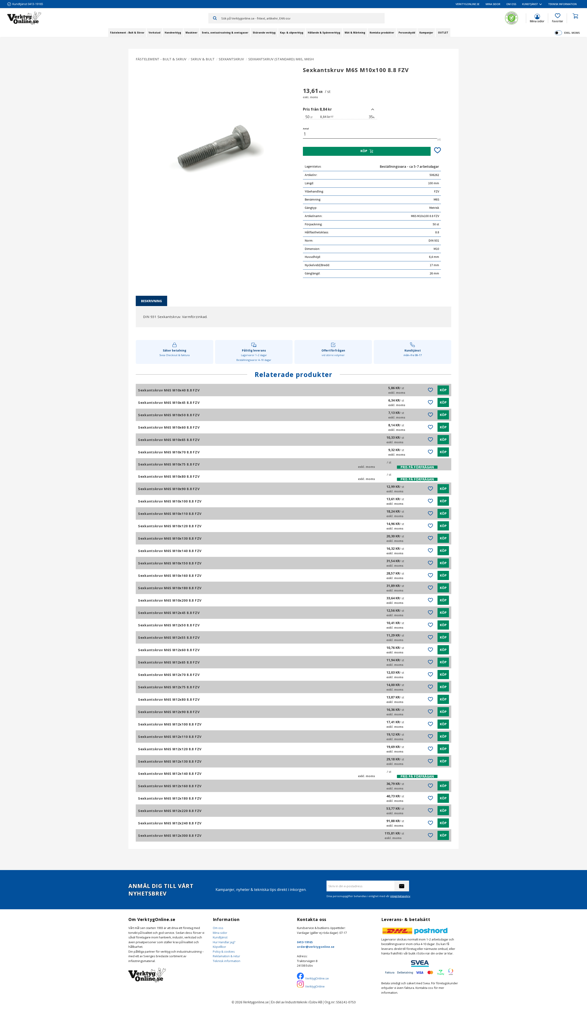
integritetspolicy (400, 896)
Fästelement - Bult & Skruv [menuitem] (127, 32)
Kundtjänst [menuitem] (530, 4)
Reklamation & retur (226, 956)
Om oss (218, 928)
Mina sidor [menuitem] (493, 4)
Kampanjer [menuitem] (426, 32)
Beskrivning (151, 301)
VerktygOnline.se (317, 978)
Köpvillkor (219, 947)
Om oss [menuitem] (511, 4)
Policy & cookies (224, 951)
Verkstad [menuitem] (154, 32)
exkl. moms (572, 32)
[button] (557, 18)
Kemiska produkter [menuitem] (382, 32)
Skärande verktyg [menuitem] (264, 32)
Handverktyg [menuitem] (173, 32)
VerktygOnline (315, 986)
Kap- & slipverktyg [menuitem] (291, 32)
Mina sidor (220, 933)
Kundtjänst (220, 937)
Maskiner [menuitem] (191, 32)
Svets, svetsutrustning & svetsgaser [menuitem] (225, 32)
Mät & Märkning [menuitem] (355, 32)
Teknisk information (226, 961)
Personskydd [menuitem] (407, 32)
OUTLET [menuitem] (443, 32)
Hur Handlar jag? (224, 942)
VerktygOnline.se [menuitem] (467, 4)
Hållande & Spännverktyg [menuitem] (324, 32)
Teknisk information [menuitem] (562, 4)
